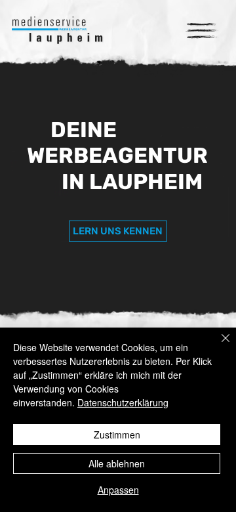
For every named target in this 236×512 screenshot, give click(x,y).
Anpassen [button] (118, 489)
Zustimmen (117, 434)
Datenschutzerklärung (122, 402)
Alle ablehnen (116, 463)
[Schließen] (217, 346)
